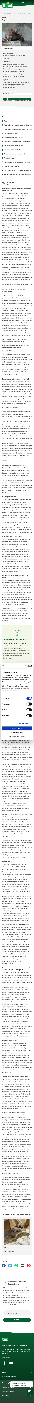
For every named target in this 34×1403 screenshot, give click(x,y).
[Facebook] (4, 1363)
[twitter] (10, 1265)
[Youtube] (11, 1363)
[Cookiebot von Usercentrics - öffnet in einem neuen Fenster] (24, 666)
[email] (22, 1265)
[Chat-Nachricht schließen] (31, 1383)
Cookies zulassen (17, 728)
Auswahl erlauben (17, 732)
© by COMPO (5, 1396)
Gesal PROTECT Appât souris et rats (19, 1101)
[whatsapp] (16, 1265)
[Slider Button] (31, 1236)
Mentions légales (6, 1383)
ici (23, 341)
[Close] (23, 2)
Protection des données (8, 1387)
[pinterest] (29, 1265)
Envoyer (17, 1320)
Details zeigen (23, 723)
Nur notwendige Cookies (17, 736)
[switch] (29, 703)
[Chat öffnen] (30, 1392)
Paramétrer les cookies (8, 1391)
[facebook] (4, 1265)
